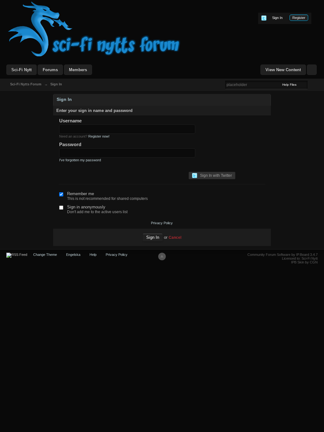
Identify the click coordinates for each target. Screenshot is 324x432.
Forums (50, 69)
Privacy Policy (162, 223)
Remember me (80, 193)
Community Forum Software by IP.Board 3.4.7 (282, 254)
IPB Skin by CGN (304, 262)
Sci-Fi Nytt (21, 69)
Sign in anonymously (86, 207)
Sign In (277, 18)
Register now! (98, 136)
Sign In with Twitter (214, 175)
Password (70, 144)
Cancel (175, 237)
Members (78, 69)
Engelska (73, 254)
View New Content (283, 69)
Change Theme (45, 254)
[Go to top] (162, 256)
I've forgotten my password (80, 160)
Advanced (311, 84)
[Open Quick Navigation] (312, 70)
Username (70, 120)
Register (298, 18)
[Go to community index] (94, 28)
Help (93, 254)
